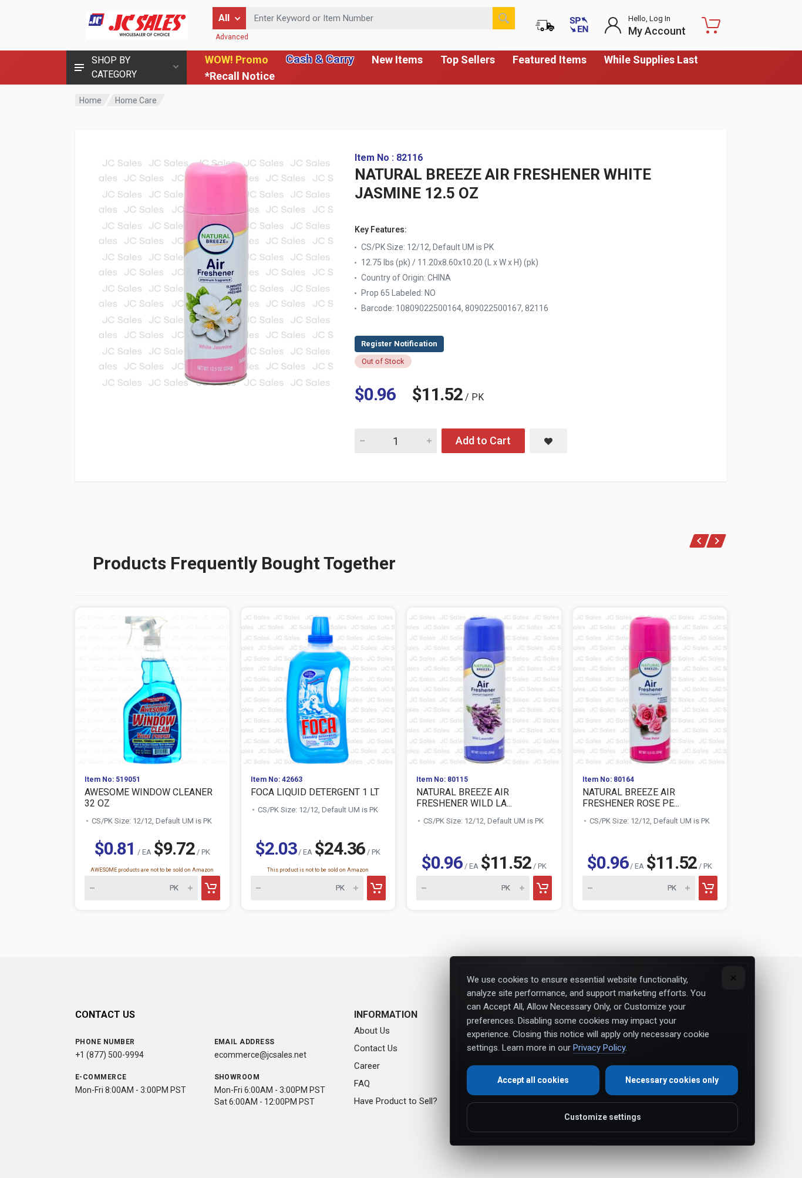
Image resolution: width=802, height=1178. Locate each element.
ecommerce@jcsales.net (260, 1054)
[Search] (504, 18)
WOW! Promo (236, 59)
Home (90, 100)
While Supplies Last (651, 59)
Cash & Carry (320, 59)
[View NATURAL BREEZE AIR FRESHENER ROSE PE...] (650, 686)
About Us (372, 1030)
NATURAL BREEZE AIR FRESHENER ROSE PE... (630, 798)
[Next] (716, 541)
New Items (397, 59)
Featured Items (550, 59)
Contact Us (375, 1048)
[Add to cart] (210, 888)
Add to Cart (483, 440)
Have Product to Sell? (395, 1101)
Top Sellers (467, 59)
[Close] (733, 978)
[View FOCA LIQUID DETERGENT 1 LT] (318, 686)
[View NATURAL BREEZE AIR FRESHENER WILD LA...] (484, 686)
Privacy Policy (599, 1047)
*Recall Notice (240, 76)
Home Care (136, 100)
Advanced (231, 37)
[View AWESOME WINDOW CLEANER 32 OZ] (152, 686)
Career (367, 1066)
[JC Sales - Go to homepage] (136, 25)
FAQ (362, 1083)
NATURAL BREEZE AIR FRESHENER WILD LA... (464, 798)
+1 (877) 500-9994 (109, 1054)
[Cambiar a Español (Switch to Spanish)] (579, 25)
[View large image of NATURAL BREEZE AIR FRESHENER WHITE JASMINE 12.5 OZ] (216, 270)
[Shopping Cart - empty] (711, 25)
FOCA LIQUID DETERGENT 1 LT (315, 792)
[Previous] (699, 541)
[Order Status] (545, 25)
